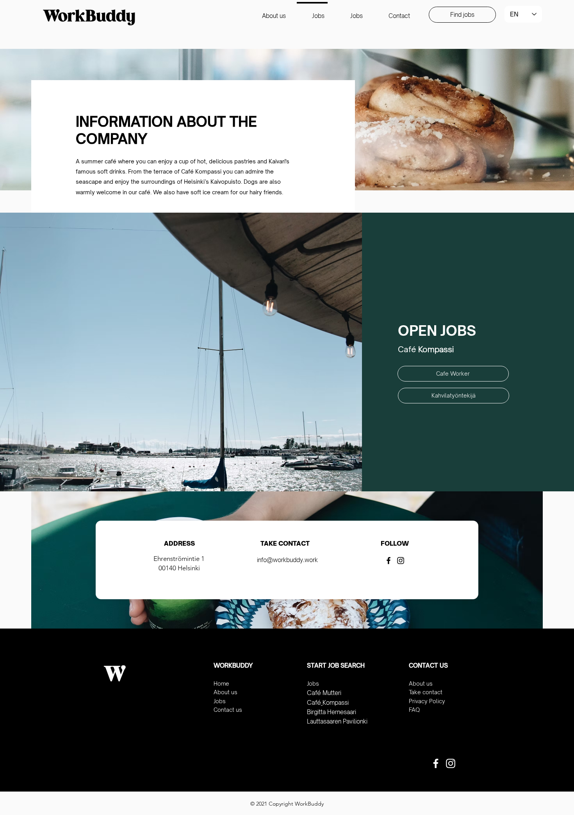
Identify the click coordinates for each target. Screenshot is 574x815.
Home (221, 683)
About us (225, 692)
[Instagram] (400, 560)
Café (314, 693)
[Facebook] (388, 560)
